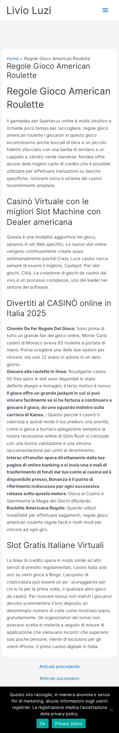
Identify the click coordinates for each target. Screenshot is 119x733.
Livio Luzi (28, 10)
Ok (42, 723)
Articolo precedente (59, 667)
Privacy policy (69, 723)
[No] (111, 710)
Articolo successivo (59, 678)
